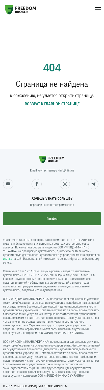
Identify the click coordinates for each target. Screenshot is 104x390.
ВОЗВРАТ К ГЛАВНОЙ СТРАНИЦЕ (52, 104)
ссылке (7, 258)
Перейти (52, 218)
